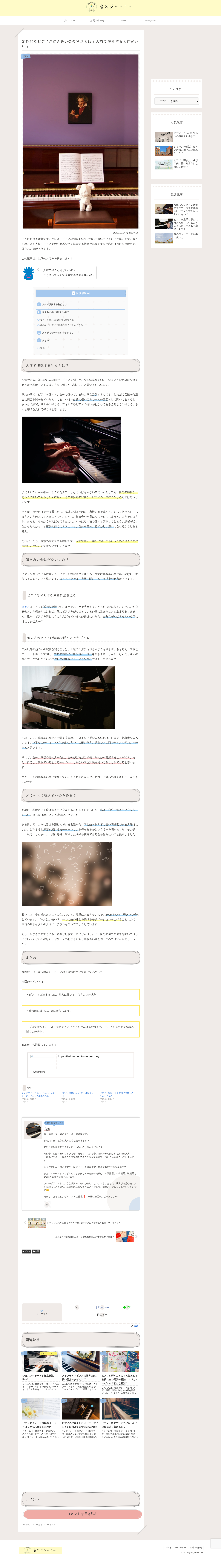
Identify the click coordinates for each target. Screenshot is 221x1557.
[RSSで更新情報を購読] (47, 1204)
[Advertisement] (81, 1277)
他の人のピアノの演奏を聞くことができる (61, 325)
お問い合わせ (195, 1547)
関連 (42, 348)
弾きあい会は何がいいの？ (55, 312)
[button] (102, 1315)
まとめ (45, 340)
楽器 (37, 1251)
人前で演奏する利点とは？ (55, 304)
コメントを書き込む (82, 1514)
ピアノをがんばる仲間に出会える (57, 319)
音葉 (47, 1129)
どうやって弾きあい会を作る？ (58, 332)
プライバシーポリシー (175, 1547)
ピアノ (27, 1251)
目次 (78, 293)
